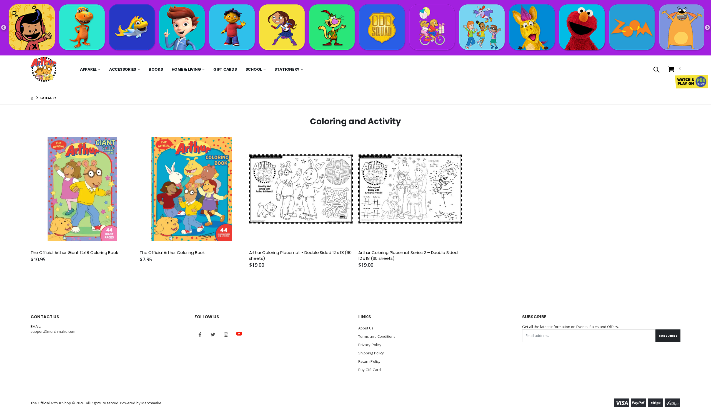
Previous (3, 28)
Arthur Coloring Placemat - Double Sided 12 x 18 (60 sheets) (300, 255)
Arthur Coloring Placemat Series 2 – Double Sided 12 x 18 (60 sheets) (408, 255)
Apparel (88, 69)
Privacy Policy (369, 344)
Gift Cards (225, 69)
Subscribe (668, 335)
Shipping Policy (371, 353)
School (254, 69)
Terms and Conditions (376, 336)
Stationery (286, 69)
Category (48, 98)
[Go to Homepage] (44, 69)
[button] (656, 70)
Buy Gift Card (369, 369)
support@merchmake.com (53, 331)
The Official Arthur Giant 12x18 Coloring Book (74, 252)
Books (156, 69)
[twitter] (213, 334)
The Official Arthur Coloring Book (172, 252)
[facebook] (200, 334)
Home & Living (186, 69)
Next (707, 28)
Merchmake (151, 402)
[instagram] (226, 334)
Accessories (122, 69)
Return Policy (369, 361)
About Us (366, 328)
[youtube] (239, 333)
